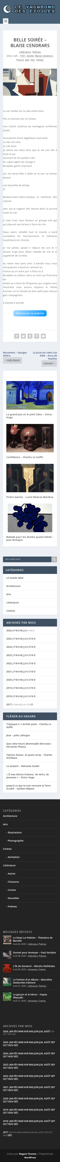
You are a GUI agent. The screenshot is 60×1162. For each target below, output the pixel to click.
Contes (12, 889)
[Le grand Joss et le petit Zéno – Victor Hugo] (30, 395)
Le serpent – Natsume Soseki (22, 766)
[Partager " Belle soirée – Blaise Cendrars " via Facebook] (16, 336)
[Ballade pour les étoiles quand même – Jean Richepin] (30, 518)
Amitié (30, 55)
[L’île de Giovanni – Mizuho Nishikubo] (7, 968)
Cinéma (10, 610)
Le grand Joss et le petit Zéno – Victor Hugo (29, 416)
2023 (9, 655)
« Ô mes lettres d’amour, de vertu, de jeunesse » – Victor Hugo (27, 776)
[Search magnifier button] (54, 559)
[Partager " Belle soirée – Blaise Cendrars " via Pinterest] (36, 336)
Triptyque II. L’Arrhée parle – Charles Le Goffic (28, 726)
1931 (22, 55)
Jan (11, 1031)
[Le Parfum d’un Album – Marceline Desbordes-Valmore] (7, 982)
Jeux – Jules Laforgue (18, 735)
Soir (32, 59)
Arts (8, 594)
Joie (27, 59)
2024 (9, 646)
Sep (53, 1042)
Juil (41, 1031)
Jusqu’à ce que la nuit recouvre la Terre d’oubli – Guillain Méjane (28, 787)
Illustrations (15, 832)
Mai (31, 1031)
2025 (9, 638)
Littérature (25, 52)
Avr (26, 1031)
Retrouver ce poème (30, 313)
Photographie (16, 840)
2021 (9, 671)
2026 (9, 630)
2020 (9, 679)
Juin (36, 1031)
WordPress (30, 1157)
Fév (16, 1031)
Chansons (13, 881)
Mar (21, 1031)
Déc (16, 1045)
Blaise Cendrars (44, 55)
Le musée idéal (14, 577)
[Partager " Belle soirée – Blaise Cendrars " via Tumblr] (30, 336)
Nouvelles (13, 898)
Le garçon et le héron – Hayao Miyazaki (30, 996)
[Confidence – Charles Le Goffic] (30, 438)
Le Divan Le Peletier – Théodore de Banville (32, 939)
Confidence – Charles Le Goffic (24, 457)
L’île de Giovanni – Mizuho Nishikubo (34, 966)
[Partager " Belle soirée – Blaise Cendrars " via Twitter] (23, 336)
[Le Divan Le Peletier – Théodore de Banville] (7, 940)
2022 (9, 663)
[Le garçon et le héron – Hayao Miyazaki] (7, 997)
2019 (9, 687)
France (20, 59)
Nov (10, 1045)
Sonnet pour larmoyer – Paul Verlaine (34, 952)
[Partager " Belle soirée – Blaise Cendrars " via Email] (43, 336)
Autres (11, 873)
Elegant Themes (27, 1153)
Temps (40, 59)
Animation (14, 857)
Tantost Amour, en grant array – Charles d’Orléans (29, 756)
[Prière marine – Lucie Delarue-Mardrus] (30, 478)
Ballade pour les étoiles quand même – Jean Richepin (30, 538)
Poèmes (36, 52)
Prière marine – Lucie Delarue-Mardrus (30, 497)
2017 (9, 704)
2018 (9, 696)
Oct (5, 1045)
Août (47, 1031)
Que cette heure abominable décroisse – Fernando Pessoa (29, 745)
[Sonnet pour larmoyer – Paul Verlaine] (7, 955)
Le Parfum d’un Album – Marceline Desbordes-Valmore (32, 981)
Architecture (13, 586)
